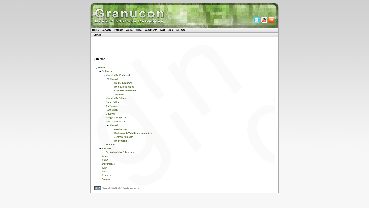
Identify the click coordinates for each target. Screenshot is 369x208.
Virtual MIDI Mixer (115, 121)
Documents (151, 30)
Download (119, 94)
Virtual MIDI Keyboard (118, 75)
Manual (114, 79)
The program (121, 140)
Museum (110, 144)
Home (95, 30)
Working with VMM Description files (133, 133)
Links (171, 30)
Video (138, 30)
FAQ (162, 30)
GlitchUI (110, 113)
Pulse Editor (112, 102)
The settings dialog (124, 87)
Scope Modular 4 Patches (120, 152)
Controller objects (123, 137)
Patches (118, 30)
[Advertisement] (184, 46)
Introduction (120, 129)
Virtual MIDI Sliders (116, 98)
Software (106, 30)
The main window (123, 83)
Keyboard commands (125, 90)
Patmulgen (112, 110)
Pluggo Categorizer (116, 117)
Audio (129, 30)
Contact (106, 175)
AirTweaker (112, 106)
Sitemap (180, 30)
